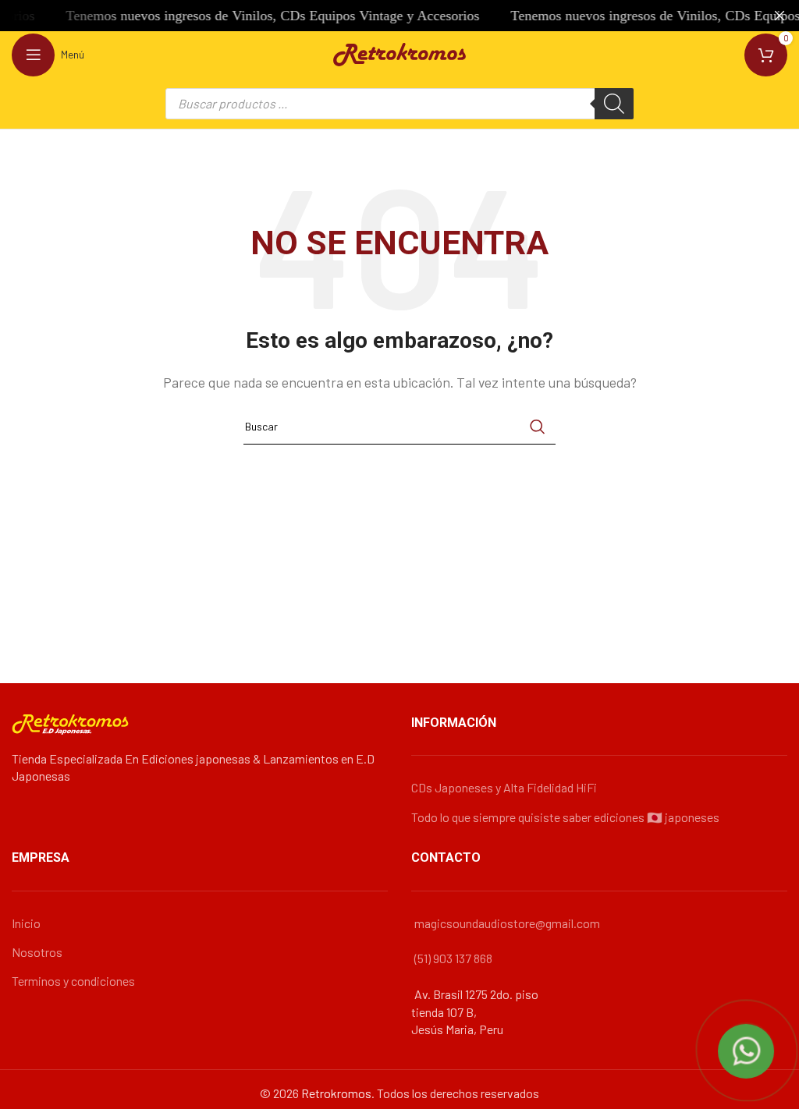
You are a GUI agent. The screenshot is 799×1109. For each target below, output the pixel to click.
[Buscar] (614, 103)
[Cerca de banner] (779, 15)
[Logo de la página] (399, 52)
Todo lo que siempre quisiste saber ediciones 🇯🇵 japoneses (565, 817)
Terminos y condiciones (73, 980)
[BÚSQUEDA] (538, 427)
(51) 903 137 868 (453, 958)
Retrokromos (336, 1093)
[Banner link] (376, 15)
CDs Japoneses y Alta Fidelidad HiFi (504, 787)
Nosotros (37, 951)
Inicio (26, 923)
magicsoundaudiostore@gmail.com (507, 923)
